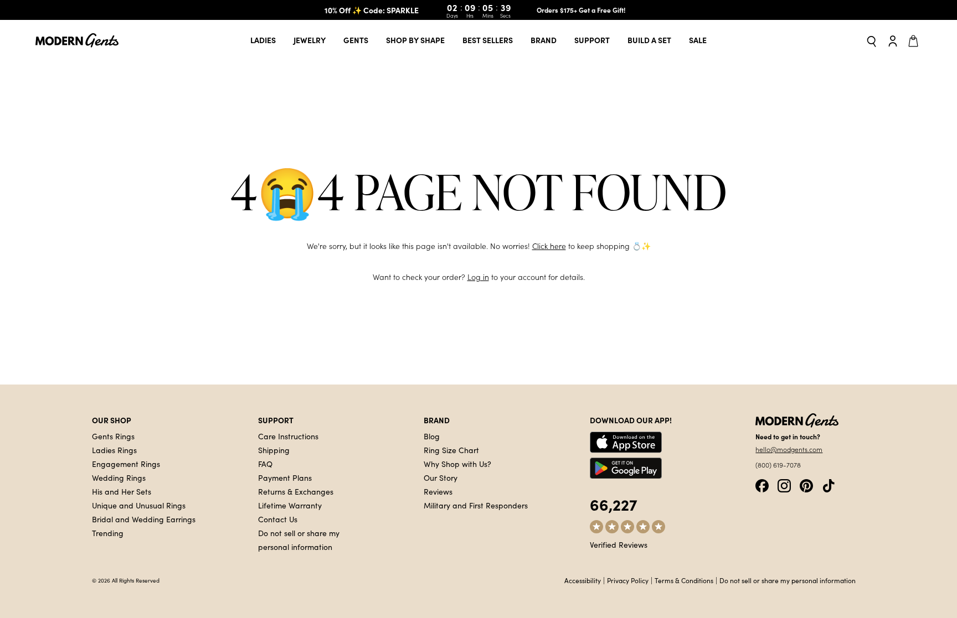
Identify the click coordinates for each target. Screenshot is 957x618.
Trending (108, 532)
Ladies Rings (114, 449)
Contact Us (277, 518)
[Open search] (871, 41)
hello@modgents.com (788, 449)
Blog (432, 436)
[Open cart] (915, 40)
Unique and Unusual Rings (139, 505)
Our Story (440, 477)
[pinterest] (806, 484)
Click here (549, 246)
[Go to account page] (892, 40)
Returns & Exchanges (295, 491)
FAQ (265, 463)
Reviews (438, 491)
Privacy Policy (628, 580)
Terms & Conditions (684, 580)
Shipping (274, 449)
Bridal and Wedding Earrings (143, 518)
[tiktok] (828, 484)
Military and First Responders (476, 505)
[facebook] (762, 484)
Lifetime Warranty (290, 505)
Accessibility (582, 580)
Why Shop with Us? (457, 463)
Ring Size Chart (451, 449)
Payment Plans (285, 477)
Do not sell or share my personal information (787, 580)
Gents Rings (113, 436)
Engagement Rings (126, 463)
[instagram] (784, 484)
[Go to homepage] (77, 40)
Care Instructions (288, 436)
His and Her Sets (121, 491)
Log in (478, 277)
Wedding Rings (119, 477)
